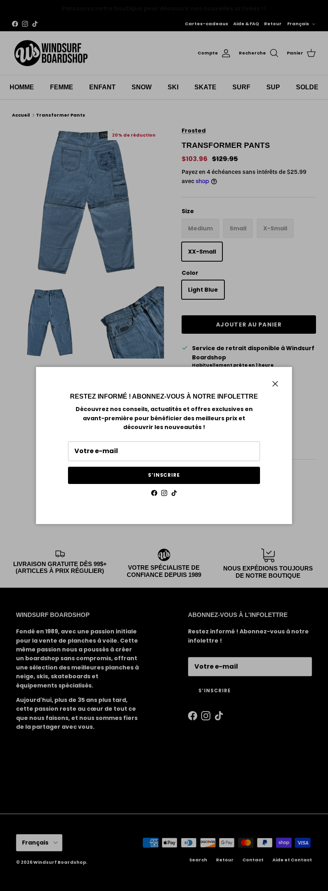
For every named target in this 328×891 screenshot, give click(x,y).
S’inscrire (164, 475)
